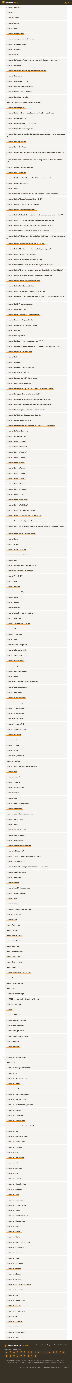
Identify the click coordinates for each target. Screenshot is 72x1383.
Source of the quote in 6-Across (17, 373)
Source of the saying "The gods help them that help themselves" (29, 404)
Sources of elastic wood (15, 1253)
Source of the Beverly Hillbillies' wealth (20, 86)
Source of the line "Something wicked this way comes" (25, 243)
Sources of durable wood (15, 1247)
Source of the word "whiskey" (17, 505)
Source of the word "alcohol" (16, 452)
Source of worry (12, 904)
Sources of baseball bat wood (17, 1136)
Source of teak (11, 28)
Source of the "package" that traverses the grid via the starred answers (31, 60)
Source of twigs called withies (16, 650)
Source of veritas (12, 750)
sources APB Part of (13, 1015)
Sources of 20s (11, 1073)
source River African (13, 941)
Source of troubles (13, 608)
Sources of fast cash (13, 1279)
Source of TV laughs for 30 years (18, 623)
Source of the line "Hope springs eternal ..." (21, 209)
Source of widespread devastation (18, 845)
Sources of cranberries (14, 1200)
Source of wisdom (12, 883)
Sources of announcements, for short (19, 1105)
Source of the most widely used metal (19, 320)
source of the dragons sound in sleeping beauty (23, 102)
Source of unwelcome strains (16, 687)
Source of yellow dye (13, 914)
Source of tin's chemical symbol (17, 555)
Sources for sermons (13, 1052)
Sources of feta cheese (14, 1290)
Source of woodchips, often (16, 893)
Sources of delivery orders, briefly (18, 1242)
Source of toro (11, 581)
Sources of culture (13, 1210)
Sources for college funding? (16, 1020)
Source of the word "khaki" (16, 478)
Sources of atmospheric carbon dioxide (20, 1126)
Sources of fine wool (13, 1306)
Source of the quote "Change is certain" (20, 367)
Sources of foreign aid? (14, 1321)
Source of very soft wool (15, 756)
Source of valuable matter (15, 708)
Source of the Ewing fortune (16, 107)
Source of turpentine (13, 618)
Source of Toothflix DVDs (15, 576)
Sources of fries (12, 1337)
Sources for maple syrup (15, 1031)
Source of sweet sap (13, 7)
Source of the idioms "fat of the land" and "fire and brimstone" (28, 178)
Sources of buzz (12, 1152)
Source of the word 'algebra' (16, 441)
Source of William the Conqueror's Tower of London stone (27, 867)
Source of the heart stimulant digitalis (19, 167)
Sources (9, 1009)
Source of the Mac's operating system (19, 304)
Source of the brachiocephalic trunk (19, 92)
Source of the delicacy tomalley (17, 97)
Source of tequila (12, 55)
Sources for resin (12, 1041)
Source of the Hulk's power (16, 172)
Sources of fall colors (14, 1274)
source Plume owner (13, 925)
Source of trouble (12, 602)
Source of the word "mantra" (16, 489)
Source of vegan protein (15, 719)
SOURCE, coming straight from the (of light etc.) (23, 999)
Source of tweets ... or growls (16, 645)
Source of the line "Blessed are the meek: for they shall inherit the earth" (32, 194)
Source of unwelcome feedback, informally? (22, 682)
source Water (11, 978)
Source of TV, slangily (14, 634)
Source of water (12, 798)
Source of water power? (14, 808)
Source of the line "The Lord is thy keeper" (21, 254)
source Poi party (12, 930)
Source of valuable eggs (15, 703)
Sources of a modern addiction (17, 1078)
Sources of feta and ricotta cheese (18, 1284)
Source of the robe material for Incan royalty (22, 378)
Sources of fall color (13, 1269)
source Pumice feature (14, 935)
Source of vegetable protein (16, 729)
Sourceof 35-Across (13, 1004)
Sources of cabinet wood (15, 1157)
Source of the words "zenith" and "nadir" (21, 534)
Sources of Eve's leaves (15, 1263)
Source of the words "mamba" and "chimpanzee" (24, 515)
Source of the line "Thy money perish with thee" (23, 280)
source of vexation (13, 761)
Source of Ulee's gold (14, 655)
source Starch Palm (13, 957)
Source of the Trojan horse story (17, 431)
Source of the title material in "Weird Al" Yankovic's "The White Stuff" (30, 426)
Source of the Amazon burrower (17, 81)
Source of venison (13, 740)
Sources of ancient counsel (16, 1099)
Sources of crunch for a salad (16, 1205)
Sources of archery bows (15, 1115)
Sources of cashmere (14, 1168)
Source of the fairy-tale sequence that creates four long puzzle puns (30, 113)
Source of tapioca (12, 23)
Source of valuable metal (15, 713)
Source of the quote (13, 362)
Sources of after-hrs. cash (15, 1089)
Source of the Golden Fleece (16, 147)
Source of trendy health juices (17, 592)
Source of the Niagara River (16, 336)
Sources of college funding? (16, 1184)
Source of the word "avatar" (16, 457)
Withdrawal (65, 1367)
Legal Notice (46, 1367)
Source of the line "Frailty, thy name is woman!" (23, 204)
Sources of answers (13, 1110)
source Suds (11, 967)
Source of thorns (12, 539)
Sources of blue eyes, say (15, 1142)
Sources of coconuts (13, 1179)
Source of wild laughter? (15, 851)
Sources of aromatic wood (15, 1120)
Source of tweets (12, 639)
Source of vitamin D (13, 782)
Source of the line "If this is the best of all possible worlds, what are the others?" (34, 215)
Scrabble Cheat (41, 1345)
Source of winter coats (14, 877)
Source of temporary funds (16, 44)
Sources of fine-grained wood (16, 1311)
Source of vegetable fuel (15, 724)
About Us (54, 1367)
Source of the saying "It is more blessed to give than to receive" (29, 399)
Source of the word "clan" (15, 463)
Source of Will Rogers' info (15, 861)
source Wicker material (14, 983)
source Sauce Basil (13, 946)
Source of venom (12, 745)
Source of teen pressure (15, 33)
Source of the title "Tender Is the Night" (20, 420)
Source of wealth (12, 824)
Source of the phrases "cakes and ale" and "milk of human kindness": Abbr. (33, 346)
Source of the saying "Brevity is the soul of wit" (23, 394)
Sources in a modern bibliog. (16, 1057)
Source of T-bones (13, 18)
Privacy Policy (24, 1367)
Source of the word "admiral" (16, 447)
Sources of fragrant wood (15, 1332)
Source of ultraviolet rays (15, 660)
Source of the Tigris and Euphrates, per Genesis (23, 415)
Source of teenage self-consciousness (20, 39)
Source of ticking (12, 544)
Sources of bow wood (14, 1147)
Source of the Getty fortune (16, 141)
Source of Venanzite (13, 734)
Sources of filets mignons (15, 1300)
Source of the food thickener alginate (19, 129)
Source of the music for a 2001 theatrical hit (21, 325)
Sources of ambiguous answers (17, 1094)
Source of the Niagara (14, 330)
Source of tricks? (12, 597)
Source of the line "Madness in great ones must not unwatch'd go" (30, 225)
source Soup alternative (14, 951)
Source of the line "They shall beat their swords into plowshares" (29, 275)
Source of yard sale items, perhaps (18, 909)
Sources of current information (17, 1216)
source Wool (10, 988)
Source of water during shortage (17, 803)
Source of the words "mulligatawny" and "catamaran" (25, 521)
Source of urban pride (14, 692)
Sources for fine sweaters (15, 1025)
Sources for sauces (13, 1046)
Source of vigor (11, 771)
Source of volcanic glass (15, 787)
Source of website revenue (15, 835)
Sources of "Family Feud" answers (18, 1068)
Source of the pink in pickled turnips (19, 351)
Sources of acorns (13, 1083)
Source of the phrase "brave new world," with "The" (24, 341)
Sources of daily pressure (15, 1221)
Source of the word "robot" (16, 494)
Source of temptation (13, 49)
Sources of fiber (12, 1295)
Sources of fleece (12, 1316)
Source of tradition (13, 586)
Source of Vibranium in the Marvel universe (21, 766)
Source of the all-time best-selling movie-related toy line (26, 70)
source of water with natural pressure (19, 814)
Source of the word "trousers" (17, 500)
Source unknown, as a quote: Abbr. (18, 972)
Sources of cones (12, 1194)
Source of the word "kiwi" (15, 484)
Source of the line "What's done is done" (20, 286)
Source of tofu (11, 560)
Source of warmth (12, 793)
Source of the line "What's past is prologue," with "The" (26, 291)
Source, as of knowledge (15, 994)
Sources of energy (13, 1258)
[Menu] (68, 2)
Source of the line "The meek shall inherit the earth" (24, 259)
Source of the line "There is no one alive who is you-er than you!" (29, 265)
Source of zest (11, 920)
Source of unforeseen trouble (16, 671)
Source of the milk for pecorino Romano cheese (23, 314)
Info (59, 1367)
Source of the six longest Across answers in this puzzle (26, 410)
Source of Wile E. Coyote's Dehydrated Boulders (23, 856)
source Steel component (15, 962)
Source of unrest (12, 676)
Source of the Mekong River (16, 309)
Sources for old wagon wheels (17, 1036)
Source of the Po (12, 357)
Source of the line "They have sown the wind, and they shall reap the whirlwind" (34, 270)
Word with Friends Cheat (61, 1345)
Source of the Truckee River (16, 436)
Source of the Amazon (14, 76)
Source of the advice (13, 65)
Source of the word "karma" (16, 473)
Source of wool (11, 898)
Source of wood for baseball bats (18, 888)
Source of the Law (12, 188)
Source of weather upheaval (16, 830)
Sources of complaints (14, 1189)
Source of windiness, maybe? (16, 872)
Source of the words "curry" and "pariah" (21, 510)
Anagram (49, 1345)
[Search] (65, 2)
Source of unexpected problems (17, 666)
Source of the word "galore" (16, 468)
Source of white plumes (14, 840)
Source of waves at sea (14, 819)
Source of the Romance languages (18, 383)
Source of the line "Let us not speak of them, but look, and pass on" (30, 220)
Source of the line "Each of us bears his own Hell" (24, 199)
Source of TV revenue (14, 629)
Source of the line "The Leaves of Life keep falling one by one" (28, 249)
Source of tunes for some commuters (19, 613)
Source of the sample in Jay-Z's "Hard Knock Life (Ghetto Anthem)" (30, 388)
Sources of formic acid (14, 1327)
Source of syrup (12, 12)
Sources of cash (12, 1163)
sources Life (10, 1062)
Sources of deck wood (14, 1231)
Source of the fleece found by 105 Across (21, 123)
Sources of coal (12, 1173)
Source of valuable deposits (16, 697)
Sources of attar (12, 1131)
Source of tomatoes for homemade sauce (21, 565)
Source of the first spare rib (16, 118)
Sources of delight (13, 1237)
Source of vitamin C (13, 777)
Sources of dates (12, 1226)
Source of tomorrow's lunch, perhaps (19, 571)
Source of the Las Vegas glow (17, 183)
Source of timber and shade (16, 549)
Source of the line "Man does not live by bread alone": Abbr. (27, 231)
